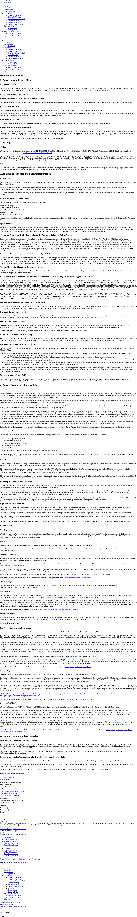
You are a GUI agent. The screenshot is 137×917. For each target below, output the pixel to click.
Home (6, 6)
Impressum (7, 838)
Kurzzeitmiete (8, 10)
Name (2, 808)
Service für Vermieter (14, 17)
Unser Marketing (13, 20)
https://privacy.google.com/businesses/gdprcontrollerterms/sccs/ (20, 696)
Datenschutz (4, 821)
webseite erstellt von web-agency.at (28, 859)
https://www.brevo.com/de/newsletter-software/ (76, 578)
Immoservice (8, 13)
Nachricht (3, 819)
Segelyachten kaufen (14, 33)
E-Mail (2, 812)
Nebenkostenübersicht (11, 843)
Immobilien (7, 8)
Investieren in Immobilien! (16, 19)
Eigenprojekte (12, 28)
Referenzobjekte (9, 26)
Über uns (7, 37)
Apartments (11, 11)
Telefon (2, 810)
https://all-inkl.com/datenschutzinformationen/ (37, 153)
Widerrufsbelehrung (10, 841)
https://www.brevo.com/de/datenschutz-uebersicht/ (63, 609)
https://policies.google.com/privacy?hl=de (78, 667)
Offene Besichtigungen (15, 24)
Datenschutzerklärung (11, 839)
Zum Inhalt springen (6, 1)
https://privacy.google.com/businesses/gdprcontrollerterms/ (98, 694)
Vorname (3, 806)
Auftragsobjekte (13, 30)
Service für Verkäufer (15, 15)
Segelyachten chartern (15, 35)
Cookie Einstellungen (11, 845)
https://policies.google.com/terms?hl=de (12, 731)
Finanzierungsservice (14, 22)
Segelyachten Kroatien (11, 31)
